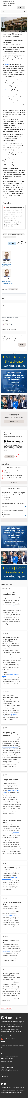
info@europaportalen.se (9, 1038)
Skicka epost (7, 264)
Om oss (3, 1048)
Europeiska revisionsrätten (9, 237)
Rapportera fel (5, 289)
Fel (3, 305)
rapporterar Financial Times (9, 915)
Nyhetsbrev (4, 1045)
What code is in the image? (9, 329)
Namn (3, 292)
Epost (3, 298)
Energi (4, 234)
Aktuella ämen (10, 1045)
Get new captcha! (2, 327)
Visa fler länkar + (14, 520)
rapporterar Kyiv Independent (10, 747)
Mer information (7, 5)
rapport (6, 64)
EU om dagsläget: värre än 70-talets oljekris (13, 475)
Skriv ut (22, 242)
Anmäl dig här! (14, 421)
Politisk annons (23, 394)
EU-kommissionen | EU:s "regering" (16, 234)
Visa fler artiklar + (14, 482)
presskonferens (6, 90)
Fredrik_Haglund (8, 266)
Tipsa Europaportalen (19, 1045)
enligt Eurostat (6, 951)
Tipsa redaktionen (13, 289)
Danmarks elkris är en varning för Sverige (13, 503)
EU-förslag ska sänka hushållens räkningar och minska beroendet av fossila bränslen (14, 478)
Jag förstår (21, 7)
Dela (13, 243)
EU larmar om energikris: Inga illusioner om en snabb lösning (14, 471)
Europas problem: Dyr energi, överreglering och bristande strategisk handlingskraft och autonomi (13, 493)
